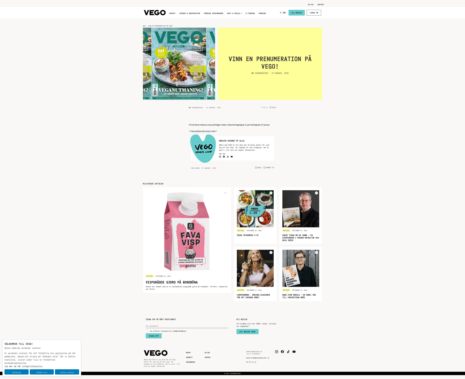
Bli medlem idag (248, 331)
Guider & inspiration (189, 12)
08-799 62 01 (251, 361)
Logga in (314, 12)
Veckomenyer (190, 361)
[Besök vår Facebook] (282, 352)
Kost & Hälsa (233, 12)
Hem (144, 25)
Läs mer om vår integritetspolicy (23, 365)
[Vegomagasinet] (155, 12)
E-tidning (250, 12)
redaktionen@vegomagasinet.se (257, 357)
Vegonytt (189, 357)
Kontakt (321, 4)
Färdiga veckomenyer (213, 12)
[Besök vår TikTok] (288, 352)
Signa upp (154, 335)
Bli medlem (297, 12)
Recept (173, 12)
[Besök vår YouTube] (294, 352)
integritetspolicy (179, 330)
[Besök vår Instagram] (276, 352)
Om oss (311, 4)
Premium (262, 12)
